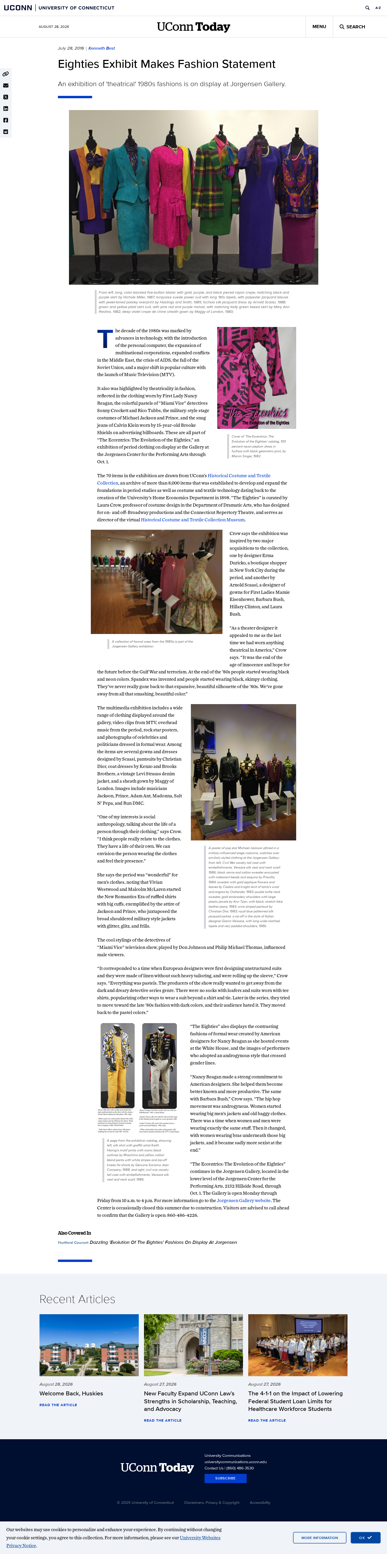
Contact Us (214, 1468)
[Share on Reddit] (6, 132)
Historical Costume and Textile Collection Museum (193, 519)
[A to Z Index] (378, 8)
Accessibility (260, 1502)
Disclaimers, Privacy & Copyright (211, 1502)
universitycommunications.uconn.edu (236, 1461)
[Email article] (6, 85)
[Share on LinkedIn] (6, 109)
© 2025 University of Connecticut (145, 1502)
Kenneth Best (101, 48)
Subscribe (225, 1478)
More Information (319, 1537)
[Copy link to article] (6, 74)
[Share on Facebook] (6, 120)
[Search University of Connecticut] (367, 8)
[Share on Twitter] (6, 97)
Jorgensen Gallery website (244, 1200)
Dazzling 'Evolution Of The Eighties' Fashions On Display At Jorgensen (163, 1242)
